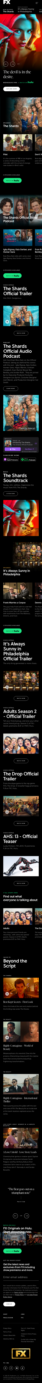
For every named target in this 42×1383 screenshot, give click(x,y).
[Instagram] (5, 1368)
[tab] (8, 9)
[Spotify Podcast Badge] (28, 459)
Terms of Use (18, 1292)
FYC (22, 1318)
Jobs (23, 1314)
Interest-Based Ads (9, 1335)
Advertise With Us (8, 1339)
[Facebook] (11, 1368)
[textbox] (21, 1278)
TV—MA (6, 1363)
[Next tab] (12, 64)
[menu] (37, 2)
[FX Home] (6, 4)
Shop (5, 1314)
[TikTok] (22, 1368)
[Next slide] (26, 1215)
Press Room (8, 1318)
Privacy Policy (19, 1295)
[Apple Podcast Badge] (11, 459)
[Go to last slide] (15, 1215)
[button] (11, 89)
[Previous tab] (5, 64)
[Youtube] (17, 1368)
